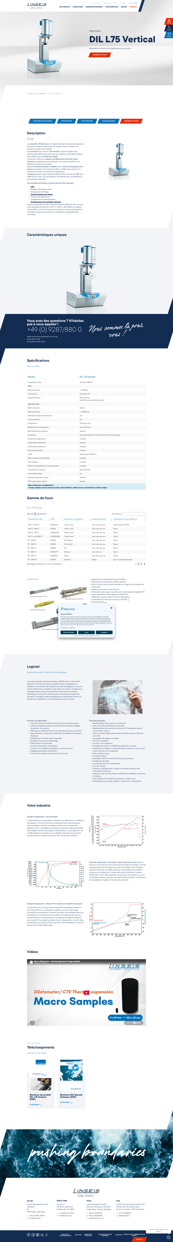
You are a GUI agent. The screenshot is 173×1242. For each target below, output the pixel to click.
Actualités (123, 3)
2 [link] (141, 564)
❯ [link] (144, 564)
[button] (132, 3)
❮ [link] (135, 564)
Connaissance (96, 3)
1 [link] (138, 564)
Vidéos (32, 952)
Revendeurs (107, 3)
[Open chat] (168, 1237)
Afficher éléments (37, 514)
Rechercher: (117, 514)
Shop (115, 3)
